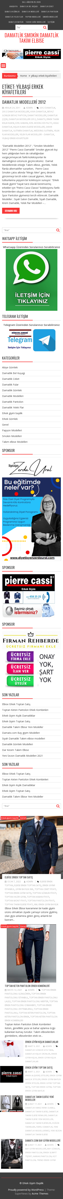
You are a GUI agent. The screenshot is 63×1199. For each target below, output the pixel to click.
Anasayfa (13, 6)
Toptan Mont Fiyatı (15, 900)
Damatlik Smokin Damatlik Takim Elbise (31, 38)
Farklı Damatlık (44, 1126)
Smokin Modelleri (50, 16)
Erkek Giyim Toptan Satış (16, 721)
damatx (41, 119)
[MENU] (3, 65)
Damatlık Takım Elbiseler (38, 1123)
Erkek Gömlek (10, 419)
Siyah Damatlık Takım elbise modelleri (23, 738)
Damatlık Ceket (47, 6)
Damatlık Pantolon (49, 11)
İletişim (51, 22)
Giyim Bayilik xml (25, 889)
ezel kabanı (21, 123)
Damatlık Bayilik (16, 22)
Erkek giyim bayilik (12, 413)
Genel (5, 424)
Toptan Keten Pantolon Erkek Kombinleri (25, 710)
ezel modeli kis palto (40, 123)
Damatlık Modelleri (30, 11)
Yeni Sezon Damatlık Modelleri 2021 (22, 755)
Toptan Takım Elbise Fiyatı (19, 904)
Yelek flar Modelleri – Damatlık (36, 134)
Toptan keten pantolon (32, 1012)
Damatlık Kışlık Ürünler (37, 1053)
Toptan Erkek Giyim (41, 1087)
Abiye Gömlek (10, 367)
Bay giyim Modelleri (35, 1148)
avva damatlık (38, 111)
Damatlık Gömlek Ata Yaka (39, 1050)
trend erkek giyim (46, 1160)
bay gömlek (53, 1148)
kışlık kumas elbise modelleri (29, 126)
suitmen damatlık (23, 130)
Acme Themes (40, 1193)
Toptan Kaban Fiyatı (38, 896)
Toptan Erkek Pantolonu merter (30, 1001)
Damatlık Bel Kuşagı (29, 6)
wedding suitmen (43, 130)
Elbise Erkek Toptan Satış (16, 704)
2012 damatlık (47, 107)
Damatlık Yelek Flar (14, 16)
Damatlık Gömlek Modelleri (17, 744)
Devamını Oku (11, 210)
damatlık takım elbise (36, 1111)
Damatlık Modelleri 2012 (24, 102)
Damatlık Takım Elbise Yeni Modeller (22, 727)
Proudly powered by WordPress (26, 1189)
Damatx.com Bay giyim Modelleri (21, 732)
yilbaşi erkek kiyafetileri (15, 138)
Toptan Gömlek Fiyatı (44, 893)
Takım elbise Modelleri (36, 22)
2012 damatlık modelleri (15, 111)
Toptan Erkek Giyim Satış (18, 893)
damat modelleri (36, 115)
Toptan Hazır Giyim (15, 896)
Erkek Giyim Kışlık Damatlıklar (18, 715)
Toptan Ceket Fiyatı (45, 889)
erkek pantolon (33, 1152)
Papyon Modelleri (33, 16)
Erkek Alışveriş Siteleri (37, 1075)
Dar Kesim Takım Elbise (15, 750)
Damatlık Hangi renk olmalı (40, 1107)
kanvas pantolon (42, 1156)
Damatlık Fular (10, 384)
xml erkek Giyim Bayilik (46, 904)
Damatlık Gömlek (12, 11)
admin (29, 107)
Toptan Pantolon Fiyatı (40, 900)
